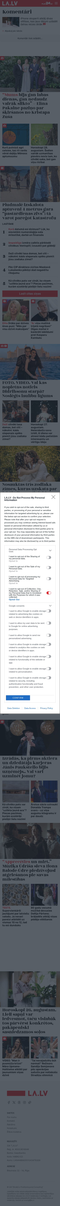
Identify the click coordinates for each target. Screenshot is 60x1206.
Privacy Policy (46, 708)
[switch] (48, 557)
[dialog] (30, 603)
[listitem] (30, 550)
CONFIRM (18, 698)
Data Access (30, 708)
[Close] (54, 498)
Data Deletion (13, 708)
